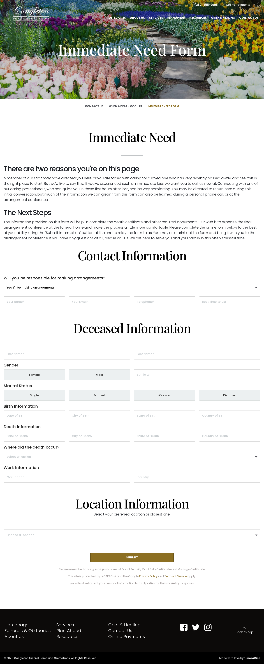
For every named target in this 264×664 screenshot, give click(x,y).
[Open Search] (259, 5)
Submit (132, 557)
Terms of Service (176, 576)
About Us (14, 636)
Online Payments (238, 5)
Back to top (244, 632)
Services (65, 625)
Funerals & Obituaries (27, 630)
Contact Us (120, 630)
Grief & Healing (124, 625)
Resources (67, 636)
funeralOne (252, 658)
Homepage (16, 625)
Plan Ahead (68, 630)
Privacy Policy (148, 576)
